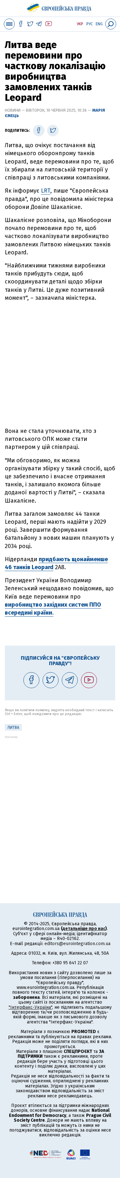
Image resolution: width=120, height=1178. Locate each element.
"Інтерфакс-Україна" (30, 1007)
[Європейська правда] (60, 6)
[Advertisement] (60, 365)
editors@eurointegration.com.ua (77, 943)
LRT (45, 190)
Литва (13, 727)
